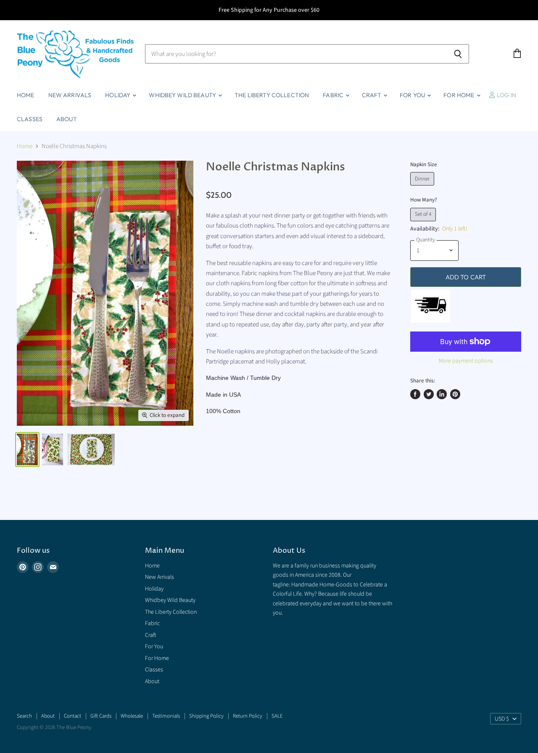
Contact (72, 716)
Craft (372, 95)
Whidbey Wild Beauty (183, 95)
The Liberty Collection (272, 95)
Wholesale (132, 716)
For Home (459, 95)
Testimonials (166, 716)
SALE (277, 716)
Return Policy (247, 716)
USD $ (502, 719)
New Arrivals (70, 95)
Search (24, 716)
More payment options (466, 361)
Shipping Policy (206, 716)
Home (25, 95)
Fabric (334, 95)
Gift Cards (100, 716)
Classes (29, 119)
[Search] (458, 54)
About (66, 119)
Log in (506, 95)
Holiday (118, 95)
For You (413, 95)
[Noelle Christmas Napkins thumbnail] (27, 449)
